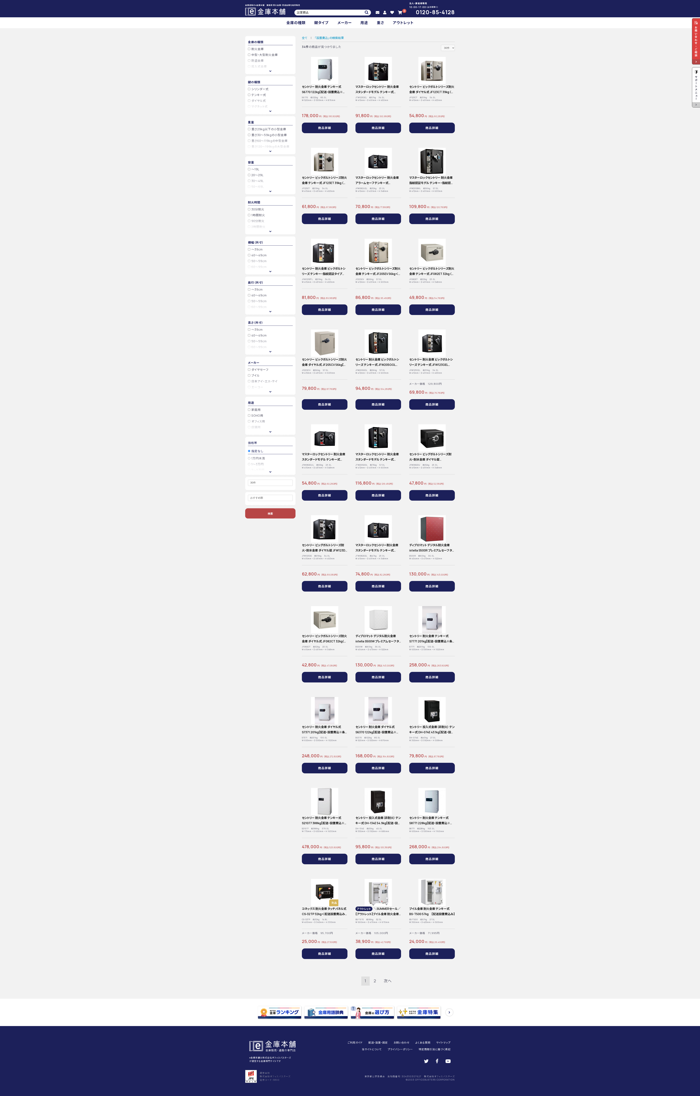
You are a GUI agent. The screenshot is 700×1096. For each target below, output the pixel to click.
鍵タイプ (321, 22)
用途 (364, 22)
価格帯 (252, 443)
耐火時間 (254, 202)
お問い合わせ (401, 1042)
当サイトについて (372, 1049)
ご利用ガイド (355, 1042)
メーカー (344, 22)
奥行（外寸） (256, 283)
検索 (270, 513)
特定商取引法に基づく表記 (435, 1049)
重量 (251, 122)
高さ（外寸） (255, 323)
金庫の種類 (296, 22)
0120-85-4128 (435, 12)
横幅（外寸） (256, 242)
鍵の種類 (254, 82)
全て (305, 38)
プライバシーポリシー (400, 1049)
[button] (449, 1012)
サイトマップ (443, 1042)
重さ (380, 22)
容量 (251, 162)
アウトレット (403, 22)
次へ (388, 980)
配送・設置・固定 (378, 1042)
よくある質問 (422, 1042)
